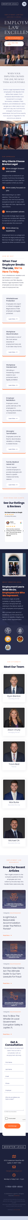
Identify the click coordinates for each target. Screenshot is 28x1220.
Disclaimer (17, 1195)
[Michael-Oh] (14, 818)
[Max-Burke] (14, 780)
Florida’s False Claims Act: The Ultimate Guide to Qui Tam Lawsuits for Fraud (13, 972)
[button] (7, 935)
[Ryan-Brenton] (14, 675)
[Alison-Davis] (14, 708)
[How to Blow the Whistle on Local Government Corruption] (14, 989)
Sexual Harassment (15, 913)
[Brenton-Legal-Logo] (10, 3)
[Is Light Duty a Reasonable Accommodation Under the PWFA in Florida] (14, 891)
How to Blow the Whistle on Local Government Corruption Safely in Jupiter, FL (12, 1021)
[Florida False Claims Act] (14, 941)
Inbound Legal (17, 1209)
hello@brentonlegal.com (14, 1171)
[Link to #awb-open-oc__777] (24, 4)
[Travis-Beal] (14, 742)
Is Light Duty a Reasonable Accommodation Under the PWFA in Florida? (12, 923)
